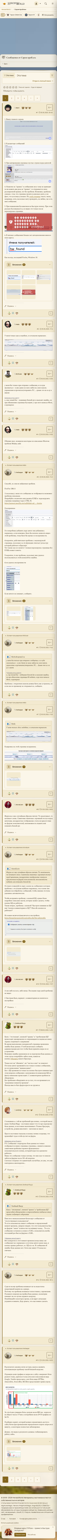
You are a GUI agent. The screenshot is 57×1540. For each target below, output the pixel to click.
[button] (37, 4)
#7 (38, 714)
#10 (37, 984)
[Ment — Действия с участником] (50, 107)
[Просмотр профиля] (9, 107)
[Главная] (13, 4)
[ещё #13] (51, 1264)
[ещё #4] (51, 457)
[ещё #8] (51, 840)
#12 (36, 1115)
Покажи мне (20, 1534)
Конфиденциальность (28, 1519)
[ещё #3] (51, 419)
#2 (38, 329)
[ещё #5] (51, 628)
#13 (37, 1197)
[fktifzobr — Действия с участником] (50, 374)
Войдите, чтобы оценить (14, 91)
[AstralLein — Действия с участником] (50, 804)
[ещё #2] (51, 363)
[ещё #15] (51, 1468)
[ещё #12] (51, 1177)
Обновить (14, 1059)
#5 (38, 477)
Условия (12, 1519)
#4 (37, 434)
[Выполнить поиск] (52, 75)
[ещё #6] (51, 695)
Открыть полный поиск (42, 81)
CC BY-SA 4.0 (42, 1503)
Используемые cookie (9, 1523)
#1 (37, 112)
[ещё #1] (51, 313)
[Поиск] (46, 4)
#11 (37, 1030)
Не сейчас (32, 1534)
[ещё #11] (51, 1099)
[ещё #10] (51, 1014)
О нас (3, 1519)
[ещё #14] (51, 1341)
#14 (37, 1280)
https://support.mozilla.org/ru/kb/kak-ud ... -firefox (23, 503)
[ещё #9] (51, 968)
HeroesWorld (6, 9)
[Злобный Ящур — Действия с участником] (50, 1025)
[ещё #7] (51, 793)
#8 (37, 809)
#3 (37, 379)
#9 (37, 859)
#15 (37, 1360)
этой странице (34, 196)
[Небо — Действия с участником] (50, 324)
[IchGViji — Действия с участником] (50, 1110)
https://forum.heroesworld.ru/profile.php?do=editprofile (25, 918)
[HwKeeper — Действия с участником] (50, 472)
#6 (37, 647)
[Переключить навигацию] (53, 4)
